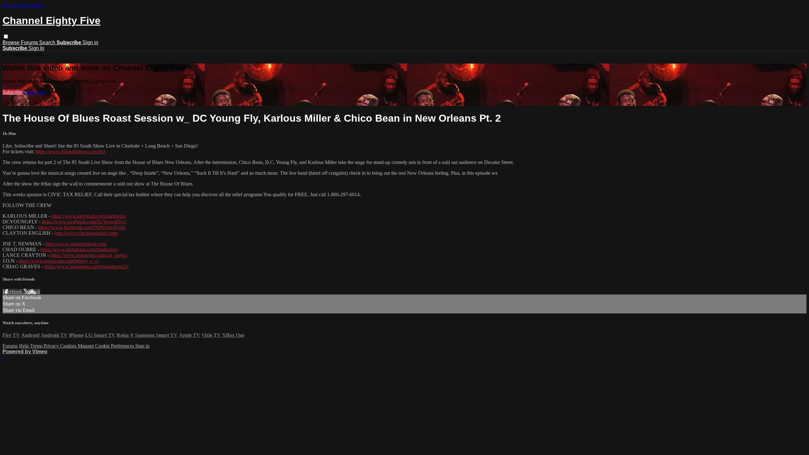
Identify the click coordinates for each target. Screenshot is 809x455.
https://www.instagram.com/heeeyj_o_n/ (59, 261)
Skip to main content (23, 5)
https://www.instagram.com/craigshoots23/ (86, 266)
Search (48, 42)
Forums (30, 42)
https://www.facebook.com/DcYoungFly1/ (84, 221)
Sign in (90, 42)
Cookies (69, 346)
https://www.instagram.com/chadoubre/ (79, 249)
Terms (37, 346)
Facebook (13, 291)
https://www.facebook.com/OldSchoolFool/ (81, 227)
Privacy (52, 346)
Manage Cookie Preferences (106, 346)
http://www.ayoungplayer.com (76, 243)
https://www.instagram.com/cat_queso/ (88, 255)
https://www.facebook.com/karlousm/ (89, 216)
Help (24, 346)
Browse (12, 42)
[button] (6, 36)
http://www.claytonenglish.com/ (86, 233)
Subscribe (13, 92)
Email (34, 291)
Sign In (36, 48)
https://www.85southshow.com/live (70, 151)
